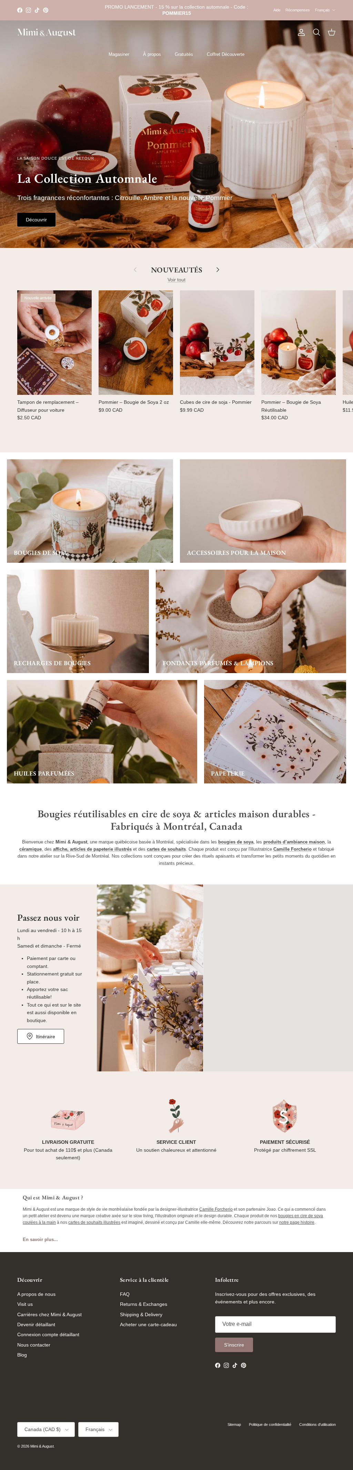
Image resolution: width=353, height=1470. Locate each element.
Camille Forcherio (216, 1209)
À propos (152, 54)
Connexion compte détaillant (48, 1334)
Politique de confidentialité (270, 1424)
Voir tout (176, 279)
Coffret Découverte (225, 54)
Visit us (25, 1304)
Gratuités (184, 54)
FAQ (125, 1294)
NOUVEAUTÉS (176, 269)
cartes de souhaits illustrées (94, 1222)
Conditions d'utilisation (317, 1424)
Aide (277, 10)
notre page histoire (296, 1222)
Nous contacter (33, 1345)
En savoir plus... (40, 1239)
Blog (22, 1355)
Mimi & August (42, 1446)
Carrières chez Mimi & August (49, 1314)
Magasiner (119, 54)
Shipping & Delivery (141, 1314)
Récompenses (297, 10)
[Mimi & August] (46, 32)
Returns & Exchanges (143, 1304)
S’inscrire (234, 1345)
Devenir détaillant (36, 1324)
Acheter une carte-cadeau (148, 1324)
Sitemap (234, 1424)
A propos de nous (36, 1294)
